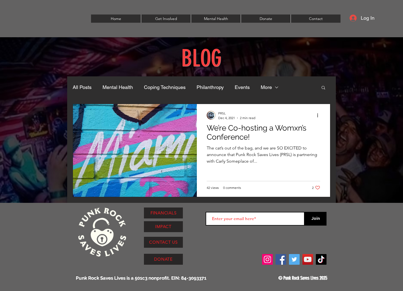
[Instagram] (267, 259)
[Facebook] (281, 259)
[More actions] (319, 115)
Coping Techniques (165, 87)
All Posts (82, 87)
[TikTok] (321, 259)
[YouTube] (307, 259)
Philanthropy (210, 87)
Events (242, 87)
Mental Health (118, 87)
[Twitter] (294, 259)
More (266, 87)
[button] (166, 19)
